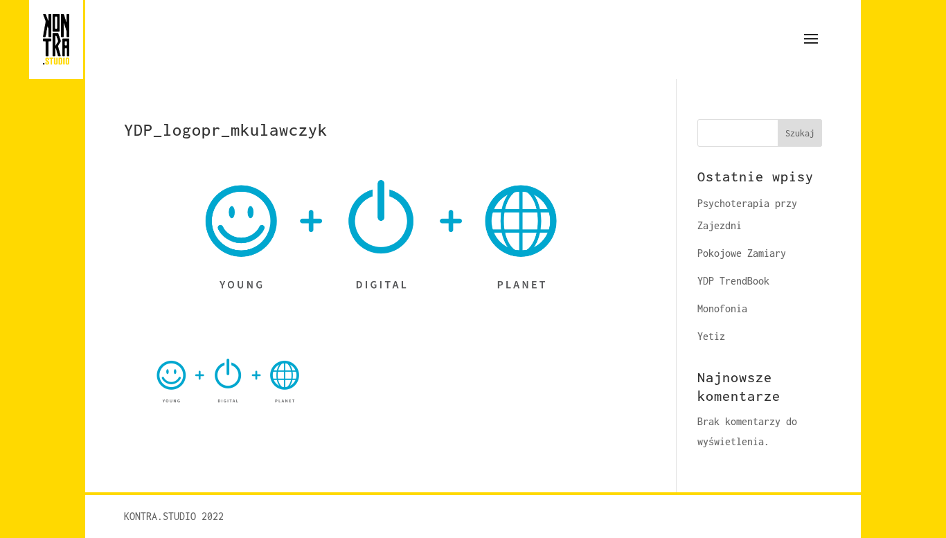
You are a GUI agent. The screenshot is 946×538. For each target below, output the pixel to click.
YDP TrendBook (733, 281)
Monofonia (722, 308)
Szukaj (799, 133)
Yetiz (711, 336)
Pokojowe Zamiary (741, 253)
